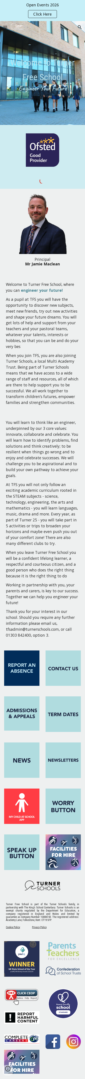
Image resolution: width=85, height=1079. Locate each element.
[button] (5, 27)
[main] (42, 74)
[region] (42, 10)
